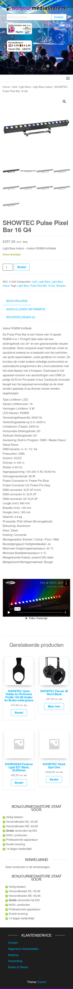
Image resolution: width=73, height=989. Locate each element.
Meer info (54, 706)
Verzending (15, 961)
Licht (14, 87)
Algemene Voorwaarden (23, 949)
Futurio (41, 982)
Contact (13, 942)
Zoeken (59, 17)
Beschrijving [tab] (16, 301)
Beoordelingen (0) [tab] (20, 317)
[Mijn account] (31, 68)
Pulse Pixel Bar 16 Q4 (42, 285)
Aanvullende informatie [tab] (26, 309)
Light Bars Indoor (42, 87)
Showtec (61, 285)
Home (6, 87)
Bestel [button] (19, 712)
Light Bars (25, 87)
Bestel (21, 267)
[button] (68, 78)
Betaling (13, 955)
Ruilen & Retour (18, 967)
